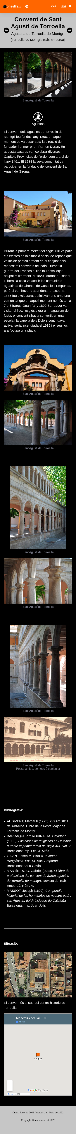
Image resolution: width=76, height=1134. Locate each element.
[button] (69, 6)
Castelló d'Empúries (55, 286)
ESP (63, 6)
